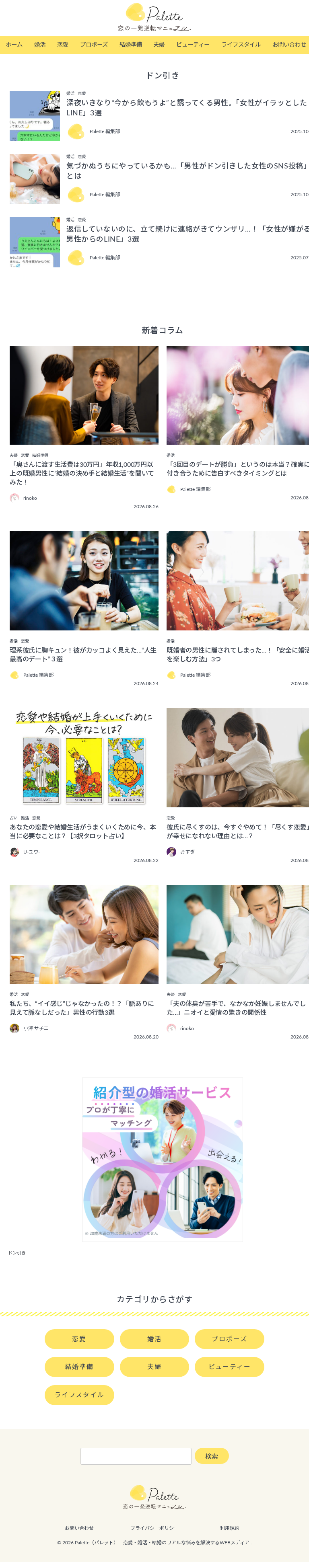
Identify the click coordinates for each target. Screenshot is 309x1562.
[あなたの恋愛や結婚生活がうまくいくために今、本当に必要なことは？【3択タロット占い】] (84, 801)
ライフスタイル (241, 45)
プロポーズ (94, 45)
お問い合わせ (79, 1528)
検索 (211, 1456)
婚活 (39, 45)
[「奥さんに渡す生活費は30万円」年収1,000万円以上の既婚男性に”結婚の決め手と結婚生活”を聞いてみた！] (84, 439)
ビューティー (193, 45)
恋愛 (62, 45)
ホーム (14, 45)
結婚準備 (130, 45)
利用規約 (229, 1528)
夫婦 (159, 45)
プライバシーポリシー (154, 1528)
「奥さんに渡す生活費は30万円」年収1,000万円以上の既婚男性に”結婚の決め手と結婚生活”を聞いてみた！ (82, 474)
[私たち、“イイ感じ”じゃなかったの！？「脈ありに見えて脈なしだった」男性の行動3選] (84, 978)
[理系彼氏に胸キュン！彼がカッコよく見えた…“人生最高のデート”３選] (84, 624)
